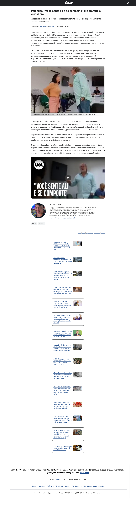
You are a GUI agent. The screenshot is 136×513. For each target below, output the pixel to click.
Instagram (65, 218)
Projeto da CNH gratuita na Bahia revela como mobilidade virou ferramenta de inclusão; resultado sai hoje (61, 434)
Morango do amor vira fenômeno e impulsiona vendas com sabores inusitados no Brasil (61, 405)
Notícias (51, 26)
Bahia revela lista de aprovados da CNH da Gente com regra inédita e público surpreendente (62, 419)
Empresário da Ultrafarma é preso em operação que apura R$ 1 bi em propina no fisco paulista (62, 334)
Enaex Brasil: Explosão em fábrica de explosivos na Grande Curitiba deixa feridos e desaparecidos (62, 347)
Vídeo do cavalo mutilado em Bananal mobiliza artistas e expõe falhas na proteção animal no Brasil (62, 290)
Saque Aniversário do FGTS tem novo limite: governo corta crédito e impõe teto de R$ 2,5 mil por (62, 245)
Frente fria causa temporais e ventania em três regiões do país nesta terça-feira (62, 260)
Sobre (83, 233)
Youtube (101, 486)
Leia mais (84, 473)
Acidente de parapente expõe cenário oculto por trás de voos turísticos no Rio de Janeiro (62, 361)
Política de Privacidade (55, 486)
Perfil (51, 218)
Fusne (57, 479)
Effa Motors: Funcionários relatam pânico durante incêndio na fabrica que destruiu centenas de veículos (62, 390)
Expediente (41, 486)
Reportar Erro (89, 233)
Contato (57, 218)
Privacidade (97, 233)
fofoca (34, 223)
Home (79, 233)
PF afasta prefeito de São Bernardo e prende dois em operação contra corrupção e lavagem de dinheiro (62, 319)
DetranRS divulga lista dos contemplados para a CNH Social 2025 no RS (62, 448)
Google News (92, 486)
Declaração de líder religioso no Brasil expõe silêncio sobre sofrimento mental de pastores (62, 304)
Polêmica (41, 223)
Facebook (75, 486)
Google (83, 486)
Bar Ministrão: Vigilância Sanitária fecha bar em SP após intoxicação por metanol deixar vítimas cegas (62, 275)
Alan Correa (43, 26)
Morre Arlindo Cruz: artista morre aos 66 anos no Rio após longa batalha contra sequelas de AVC (62, 375)
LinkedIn (73, 218)
